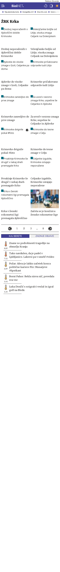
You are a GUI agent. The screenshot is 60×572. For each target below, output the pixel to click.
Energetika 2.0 (28, 12)
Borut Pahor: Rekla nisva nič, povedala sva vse (31, 278)
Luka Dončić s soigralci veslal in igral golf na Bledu (31, 288)
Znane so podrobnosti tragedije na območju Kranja (29, 245)
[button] (2, 5)
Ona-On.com (42, 12)
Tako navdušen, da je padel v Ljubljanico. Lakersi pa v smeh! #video (31, 255)
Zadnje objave (45, 236)
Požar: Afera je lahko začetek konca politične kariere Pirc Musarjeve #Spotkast (30, 267)
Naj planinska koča (12, 12)
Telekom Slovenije (52, 1)
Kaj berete (15, 236)
